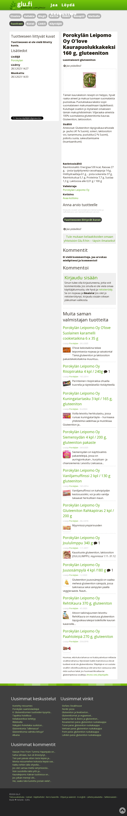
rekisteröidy (105, 289)
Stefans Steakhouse (72, 705)
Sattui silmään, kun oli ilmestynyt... (29, 754)
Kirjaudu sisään (81, 277)
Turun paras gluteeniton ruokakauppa (81, 725)
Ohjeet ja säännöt (68, 797)
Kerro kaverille (52, 797)
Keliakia (29, 16)
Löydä (68, 4)
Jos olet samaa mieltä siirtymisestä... (30, 767)
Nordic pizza (68, 709)
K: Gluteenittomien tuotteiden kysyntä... (32, 712)
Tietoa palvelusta (16, 797)
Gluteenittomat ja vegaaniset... (77, 715)
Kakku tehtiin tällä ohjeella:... (26, 764)
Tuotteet (17, 23)
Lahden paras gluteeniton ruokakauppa (81, 735)
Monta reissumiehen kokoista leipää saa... (33, 761)
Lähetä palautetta (94, 797)
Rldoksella (17, 722)
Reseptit (79, 16)
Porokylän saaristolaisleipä (25, 709)
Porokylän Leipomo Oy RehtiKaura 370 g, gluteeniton (87, 600)
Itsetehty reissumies (22, 705)
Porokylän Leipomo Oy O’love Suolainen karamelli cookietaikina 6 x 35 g (87, 333)
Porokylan (73, 343)
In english (81, 797)
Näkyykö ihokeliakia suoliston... (27, 725)
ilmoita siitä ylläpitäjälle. (98, 674)
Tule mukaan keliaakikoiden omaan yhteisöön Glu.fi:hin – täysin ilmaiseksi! (89, 238)
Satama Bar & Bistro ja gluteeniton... (80, 718)
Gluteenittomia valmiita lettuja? (28, 731)
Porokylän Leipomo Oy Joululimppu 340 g (81, 540)
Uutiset (29, 797)
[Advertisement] (89, 152)
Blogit (42, 16)
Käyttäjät (56, 23)
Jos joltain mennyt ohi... (24, 777)
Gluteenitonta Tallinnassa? (25, 728)
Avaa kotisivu (70, 198)
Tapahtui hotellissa (21, 715)
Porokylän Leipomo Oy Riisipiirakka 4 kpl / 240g (83, 369)
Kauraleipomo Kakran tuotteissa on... (30, 774)
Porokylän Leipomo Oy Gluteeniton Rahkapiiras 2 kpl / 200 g (88, 510)
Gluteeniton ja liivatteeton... (75, 712)
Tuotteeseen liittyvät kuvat (82, 219)
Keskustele (64, 13)
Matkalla (94, 16)
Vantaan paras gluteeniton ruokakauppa (82, 728)
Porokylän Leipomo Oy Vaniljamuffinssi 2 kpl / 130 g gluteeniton (86, 475)
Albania (16, 735)
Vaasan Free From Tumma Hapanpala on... (33, 751)
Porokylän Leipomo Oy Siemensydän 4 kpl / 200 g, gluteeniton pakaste (85, 437)
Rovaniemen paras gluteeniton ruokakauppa (84, 722)
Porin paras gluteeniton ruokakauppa (80, 731)
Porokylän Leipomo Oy (76, 190)
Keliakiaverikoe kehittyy (24, 718)
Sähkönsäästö (110, 797)
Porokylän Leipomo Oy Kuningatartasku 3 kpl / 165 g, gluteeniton (87, 398)
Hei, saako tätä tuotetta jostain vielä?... (31, 780)
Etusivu (15, 16)
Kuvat (30, 23)
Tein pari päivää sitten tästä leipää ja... (31, 758)
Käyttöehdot (39, 797)
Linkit (42, 23)
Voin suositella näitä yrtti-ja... (26, 771)
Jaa (54, 4)
